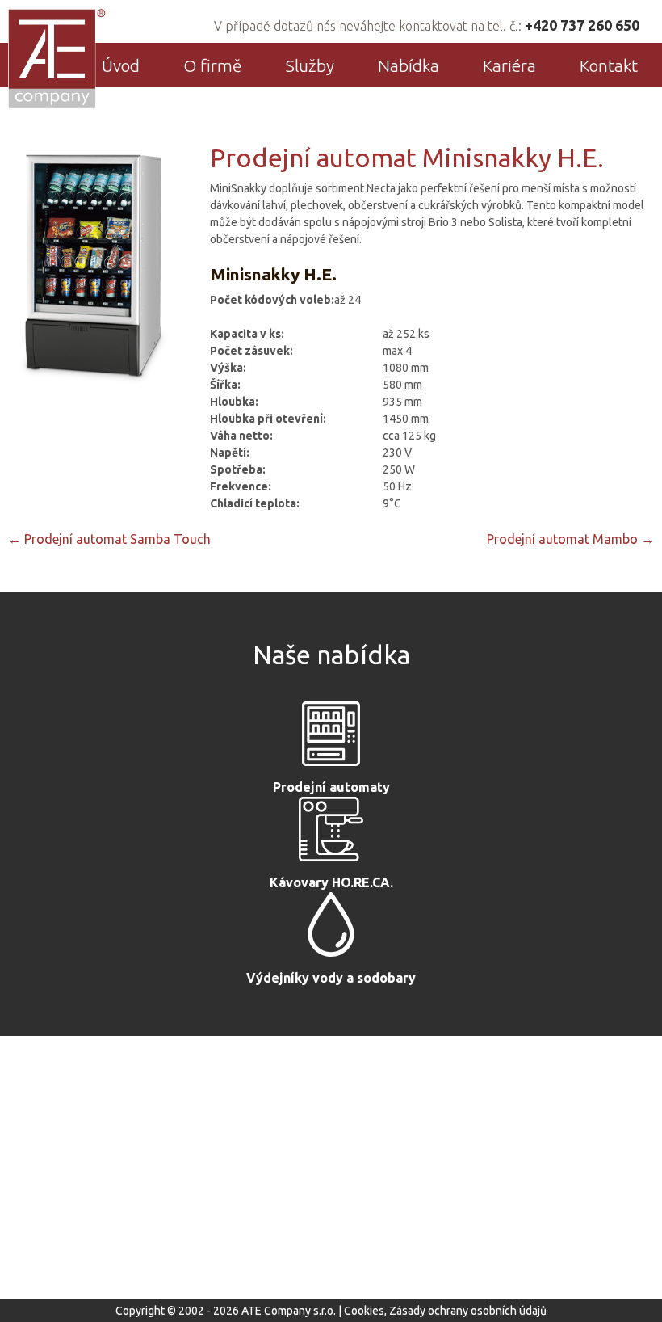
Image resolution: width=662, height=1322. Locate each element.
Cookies (364, 1310)
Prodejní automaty (331, 787)
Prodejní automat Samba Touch (109, 539)
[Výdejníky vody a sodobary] (331, 928)
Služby (310, 65)
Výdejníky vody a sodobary (331, 977)
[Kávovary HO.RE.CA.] (331, 833)
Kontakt (609, 65)
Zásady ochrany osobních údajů (468, 1310)
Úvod (121, 65)
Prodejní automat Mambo (570, 539)
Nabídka (408, 65)
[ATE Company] (57, 58)
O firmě (212, 65)
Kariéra (509, 65)
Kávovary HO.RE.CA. (331, 882)
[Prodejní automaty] (331, 737)
